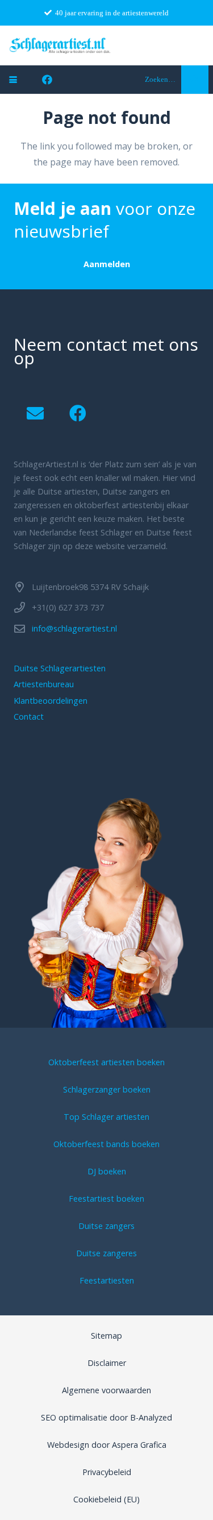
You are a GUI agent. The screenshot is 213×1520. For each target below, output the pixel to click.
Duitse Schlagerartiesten (60, 668)
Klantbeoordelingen (50, 700)
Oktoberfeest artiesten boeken (106, 1062)
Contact (29, 716)
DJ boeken (106, 1171)
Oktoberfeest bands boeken (106, 1144)
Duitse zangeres (106, 1253)
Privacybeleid (106, 1472)
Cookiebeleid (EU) (106, 1499)
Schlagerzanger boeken (107, 1089)
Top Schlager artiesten (106, 1116)
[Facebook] (47, 79)
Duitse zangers (106, 1225)
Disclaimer (106, 1362)
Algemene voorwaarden (106, 1390)
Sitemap (106, 1335)
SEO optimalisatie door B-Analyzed (106, 1417)
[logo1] (60, 45)
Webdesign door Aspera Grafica (106, 1444)
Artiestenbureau (44, 684)
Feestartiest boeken (106, 1198)
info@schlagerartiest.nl (74, 628)
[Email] (35, 413)
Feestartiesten (107, 1280)
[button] (13, 80)
